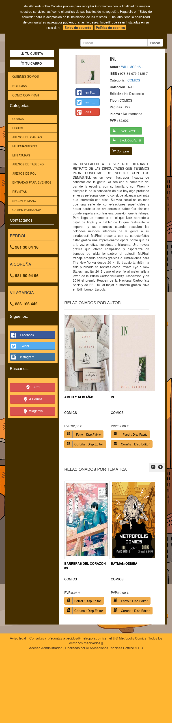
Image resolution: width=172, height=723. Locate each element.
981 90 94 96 (26, 275)
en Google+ (93, 112)
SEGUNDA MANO (24, 201)
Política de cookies (110, 27)
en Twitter (92, 102)
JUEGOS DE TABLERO (28, 164)
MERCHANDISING (24, 146)
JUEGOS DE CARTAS (27, 137)
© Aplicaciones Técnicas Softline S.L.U (114, 647)
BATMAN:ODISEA (124, 563)
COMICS (18, 119)
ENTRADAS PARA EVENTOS (32, 182)
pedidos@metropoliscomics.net (89, 638)
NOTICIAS (19, 85)
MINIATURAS (21, 155)
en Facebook (93, 92)
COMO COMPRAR (25, 95)
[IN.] (87, 69)
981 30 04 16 (26, 247)
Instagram (27, 357)
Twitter (24, 346)
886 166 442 (25, 304)
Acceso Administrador (45, 647)
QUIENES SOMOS (25, 76)
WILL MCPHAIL (132, 66)
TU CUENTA (33, 53)
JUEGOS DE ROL (24, 173)
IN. (113, 397)
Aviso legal (18, 638)
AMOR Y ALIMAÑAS (79, 397)
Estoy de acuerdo (77, 27)
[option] (87, 382)
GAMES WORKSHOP (26, 209)
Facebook (27, 335)
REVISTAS (19, 191)
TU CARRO (33, 63)
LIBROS (17, 128)
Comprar (122, 151)
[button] (153, 467)
